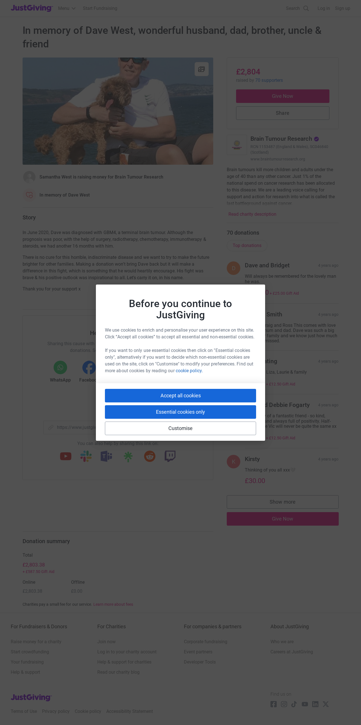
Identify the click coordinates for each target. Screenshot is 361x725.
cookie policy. (189, 370)
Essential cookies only (180, 412)
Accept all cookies (180, 395)
